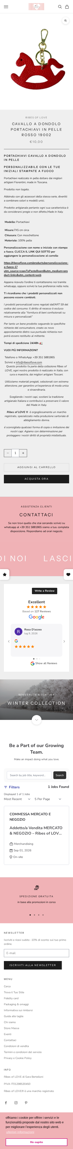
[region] (36, 896)
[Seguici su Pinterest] (26, 1103)
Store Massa (11, 1028)
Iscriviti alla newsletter (33, 965)
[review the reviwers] (16, 641)
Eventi (7, 1034)
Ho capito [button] (36, 1142)
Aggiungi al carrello (36, 467)
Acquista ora (36, 479)
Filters (14, 787)
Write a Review (45, 591)
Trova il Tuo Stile (14, 992)
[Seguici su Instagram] (16, 1103)
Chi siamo (10, 1022)
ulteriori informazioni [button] (20, 1132)
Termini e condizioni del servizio (23, 1052)
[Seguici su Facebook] (6, 1103)
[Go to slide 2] (36, 658)
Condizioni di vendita (16, 1046)
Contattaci (10, 1040)
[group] (36, 699)
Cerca (7, 986)
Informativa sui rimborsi (18, 1010)
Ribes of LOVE (36, 117)
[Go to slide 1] (33, 659)
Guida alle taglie (13, 1016)
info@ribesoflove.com (29, 362)
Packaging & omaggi (16, 1004)
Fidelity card (11, 998)
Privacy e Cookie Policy (18, 1058)
